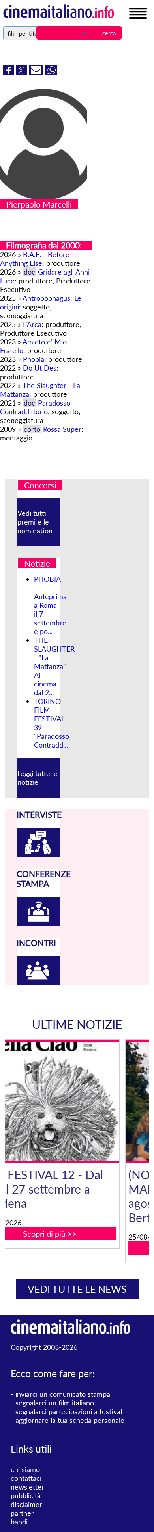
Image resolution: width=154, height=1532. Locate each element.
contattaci (26, 1478)
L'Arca (32, 324)
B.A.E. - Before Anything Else (34, 258)
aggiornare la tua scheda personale (69, 1420)
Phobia (33, 359)
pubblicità (26, 1495)
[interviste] (38, 854)
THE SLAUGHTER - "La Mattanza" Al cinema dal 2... (54, 666)
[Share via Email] (37, 72)
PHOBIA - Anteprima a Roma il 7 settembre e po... (50, 605)
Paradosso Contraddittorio (35, 407)
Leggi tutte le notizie (37, 777)
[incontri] (38, 982)
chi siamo (25, 1469)
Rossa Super (62, 429)
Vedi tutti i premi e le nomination (35, 522)
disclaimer (26, 1504)
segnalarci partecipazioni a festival (68, 1411)
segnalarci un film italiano (54, 1402)
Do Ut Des (39, 367)
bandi (19, 1521)
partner (22, 1513)
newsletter (27, 1486)
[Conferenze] (38, 923)
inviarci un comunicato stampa (62, 1394)
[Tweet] (22, 72)
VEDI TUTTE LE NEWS (77, 1289)
